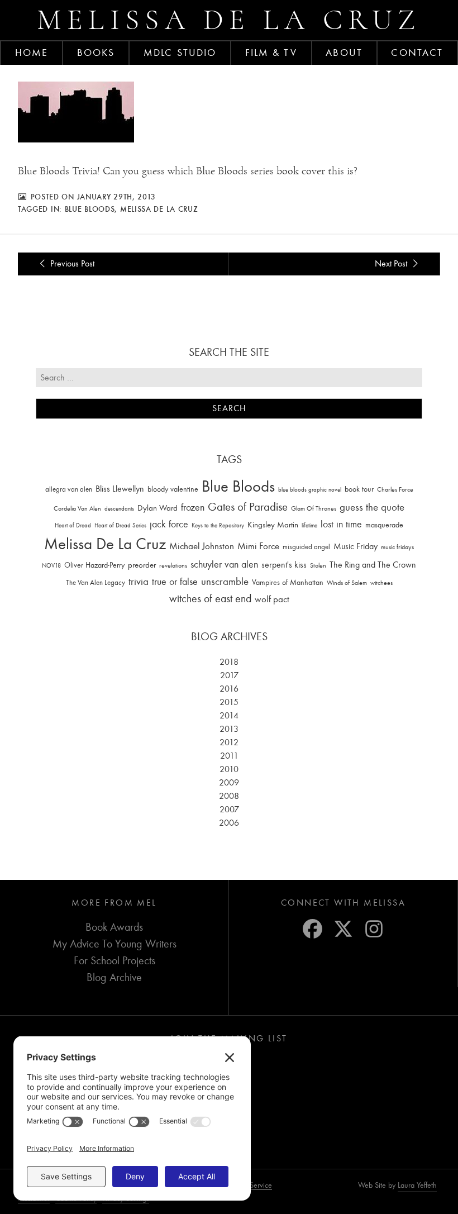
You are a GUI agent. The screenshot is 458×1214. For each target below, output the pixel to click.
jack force (169, 524)
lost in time (341, 524)
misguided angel (306, 546)
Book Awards (114, 927)
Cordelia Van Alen (77, 508)
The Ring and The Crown (373, 565)
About (344, 52)
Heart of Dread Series (120, 525)
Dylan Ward (157, 508)
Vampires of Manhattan (287, 582)
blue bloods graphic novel (309, 489)
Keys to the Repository (218, 525)
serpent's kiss (284, 565)
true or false (175, 582)
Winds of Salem (347, 583)
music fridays (397, 547)
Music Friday (355, 546)
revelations (173, 565)
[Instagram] (374, 929)
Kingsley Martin (272, 525)
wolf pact (272, 598)
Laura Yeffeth (417, 1185)
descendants (119, 508)
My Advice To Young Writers (114, 943)
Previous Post (71, 264)
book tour (359, 489)
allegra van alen (68, 489)
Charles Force (395, 489)
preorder (142, 565)
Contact (417, 52)
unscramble (225, 581)
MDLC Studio (180, 52)
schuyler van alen (224, 564)
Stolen (318, 565)
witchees (381, 583)
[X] (343, 929)
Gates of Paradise (248, 507)
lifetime (309, 525)
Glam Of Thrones (313, 508)
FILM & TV (271, 52)
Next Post (392, 264)
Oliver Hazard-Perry (94, 565)
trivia (138, 581)
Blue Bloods (90, 208)
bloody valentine (172, 489)
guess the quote (372, 507)
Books (96, 52)
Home (31, 52)
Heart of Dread (73, 525)
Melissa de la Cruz (229, 20)
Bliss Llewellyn (120, 489)
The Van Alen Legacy (95, 582)
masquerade (384, 525)
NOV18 (51, 565)
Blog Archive (114, 977)
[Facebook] (312, 929)
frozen (192, 507)
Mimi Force (258, 545)
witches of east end (210, 598)
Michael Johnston (201, 545)
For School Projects (114, 960)
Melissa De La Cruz (159, 208)
